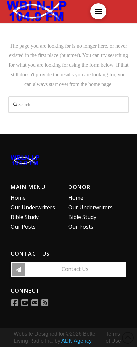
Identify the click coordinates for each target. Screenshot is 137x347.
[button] (98, 11)
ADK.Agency (76, 341)
